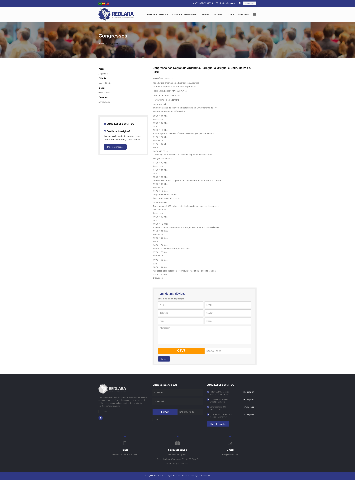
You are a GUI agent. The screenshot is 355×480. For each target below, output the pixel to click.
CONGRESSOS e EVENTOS (120, 123)
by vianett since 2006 (203, 476)
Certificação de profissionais (184, 14)
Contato (230, 14)
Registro (205, 14)
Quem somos (243, 14)
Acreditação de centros (157, 14)
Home (101, 43)
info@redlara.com (227, 3)
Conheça (104, 411)
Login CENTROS (249, 3)
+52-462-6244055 (204, 3)
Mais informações (115, 147)
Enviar (164, 359)
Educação (218, 14)
